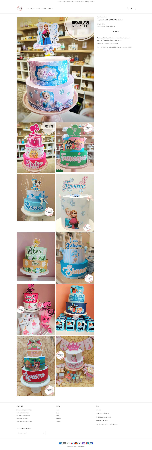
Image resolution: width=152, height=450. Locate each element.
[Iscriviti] (43, 433)
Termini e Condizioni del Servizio (24, 410)
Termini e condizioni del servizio (24, 421)
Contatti (58, 421)
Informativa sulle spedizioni (23, 415)
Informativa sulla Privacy (23, 413)
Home (57, 410)
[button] (32, 8)
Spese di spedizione (101, 26)
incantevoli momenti (73, 446)
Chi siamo (58, 418)
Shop (57, 413)
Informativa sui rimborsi (22, 418)
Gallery (58, 415)
